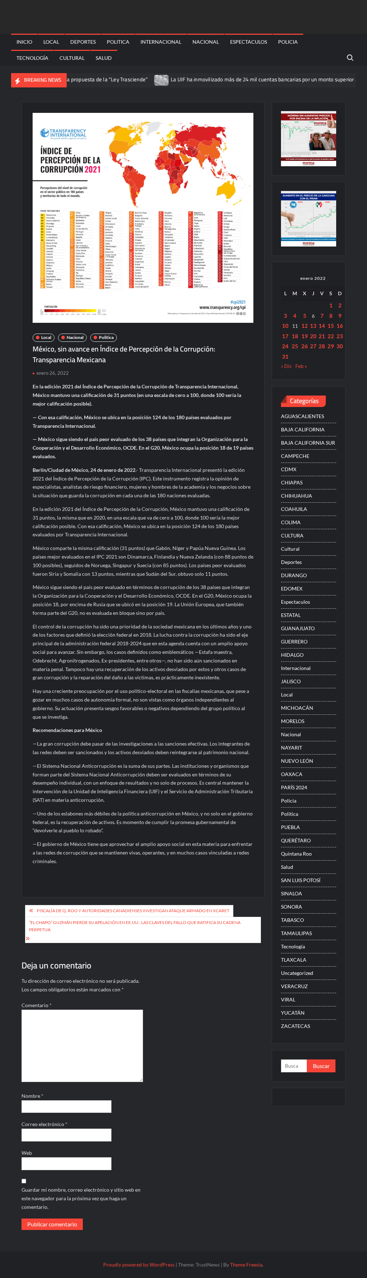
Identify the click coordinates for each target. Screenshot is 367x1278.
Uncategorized (297, 973)
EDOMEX (291, 588)
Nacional (205, 42)
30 (340, 346)
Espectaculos (248, 42)
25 (295, 346)
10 (285, 325)
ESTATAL (291, 615)
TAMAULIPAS (296, 933)
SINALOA (291, 893)
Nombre (32, 1096)
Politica (118, 42)
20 (313, 336)
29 (331, 346)
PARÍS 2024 (294, 787)
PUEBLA (290, 827)
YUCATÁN (293, 1013)
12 (304, 325)
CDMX (288, 469)
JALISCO (291, 681)
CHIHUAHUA (296, 496)
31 (285, 356)
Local (51, 42)
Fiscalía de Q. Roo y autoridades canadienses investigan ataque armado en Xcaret (133, 910)
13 (313, 325)
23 (340, 336)
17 (285, 336)
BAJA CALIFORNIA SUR (308, 443)
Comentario (37, 1005)
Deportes (83, 42)
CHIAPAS (291, 482)
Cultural (72, 58)
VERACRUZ (294, 986)
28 (322, 346)
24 (285, 346)
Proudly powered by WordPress (139, 1265)
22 (331, 336)
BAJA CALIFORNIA (303, 429)
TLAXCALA (293, 960)
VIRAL (288, 999)
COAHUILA (294, 509)
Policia (288, 42)
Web (27, 1153)
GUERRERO (294, 641)
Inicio (24, 42)
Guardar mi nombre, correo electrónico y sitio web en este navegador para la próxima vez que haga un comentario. (81, 1198)
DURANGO (294, 575)
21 (322, 336)
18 (295, 336)
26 (304, 346)
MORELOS (292, 721)
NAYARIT (291, 748)
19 (304, 336)
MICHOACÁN (297, 708)
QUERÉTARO (296, 840)
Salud (104, 58)
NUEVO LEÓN (297, 761)
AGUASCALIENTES (302, 416)
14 (322, 325)
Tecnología (32, 58)
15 (331, 325)
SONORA (291, 907)
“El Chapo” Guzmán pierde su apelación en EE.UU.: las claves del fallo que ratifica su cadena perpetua (134, 926)
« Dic (286, 366)
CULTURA (292, 535)
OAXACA (291, 774)
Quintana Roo (296, 854)
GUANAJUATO (298, 628)
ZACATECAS (295, 1026)
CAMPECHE (295, 456)
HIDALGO (292, 655)
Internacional (160, 42)
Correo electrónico (44, 1124)
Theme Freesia (246, 1265)
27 (313, 346)
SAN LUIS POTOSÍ (300, 880)
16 (340, 325)
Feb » (301, 366)
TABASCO (292, 920)
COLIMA (291, 522)
